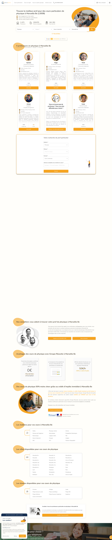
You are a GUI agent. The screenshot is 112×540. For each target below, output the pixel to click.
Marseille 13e (36, 462)
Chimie (67, 431)
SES (33, 440)
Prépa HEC (68, 492)
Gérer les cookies (6, 536)
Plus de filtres (56, 33)
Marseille (35, 458)
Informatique (52, 433)
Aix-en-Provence (70, 460)
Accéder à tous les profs (62, 515)
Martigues (51, 467)
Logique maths (52, 435)
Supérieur (68, 494)
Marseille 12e (36, 465)
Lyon (34, 469)
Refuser (15, 536)
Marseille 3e (35, 460)
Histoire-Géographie (70, 440)
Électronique (35, 435)
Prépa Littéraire (36, 494)
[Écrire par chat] (110, 537)
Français (51, 438)
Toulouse (51, 469)
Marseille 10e (52, 460)
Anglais (67, 438)
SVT (50, 440)
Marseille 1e (68, 458)
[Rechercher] (92, 29)
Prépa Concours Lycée (38, 492)
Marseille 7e (52, 455)
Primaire (35, 489)
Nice (67, 469)
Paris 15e (51, 474)
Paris (67, 467)
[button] (109, 2)
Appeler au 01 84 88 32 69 (59, 338)
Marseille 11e (52, 465)
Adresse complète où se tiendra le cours (54, 162)
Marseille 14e (69, 462)
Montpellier (52, 472)
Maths (34, 431)
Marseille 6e (68, 455)
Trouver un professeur (55, 410)
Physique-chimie (53, 431)
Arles (67, 465)
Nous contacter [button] (102, 2)
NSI (66, 435)
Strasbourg (68, 472)
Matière (46, 142)
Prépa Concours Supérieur (55, 494)
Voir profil (28, 88)
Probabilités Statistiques (71, 433)
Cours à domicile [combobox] (48, 158)
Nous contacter (84, 338)
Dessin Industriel (37, 438)
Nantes (34, 472)
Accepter (22, 536)
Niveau (46, 149)
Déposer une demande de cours (56, 129)
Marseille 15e (52, 462)
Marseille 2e (52, 458)
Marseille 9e (35, 455)
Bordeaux (35, 474)
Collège (51, 489)
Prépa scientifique (53, 492)
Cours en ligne (69, 474)
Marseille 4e (35, 467)
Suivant (56, 171)
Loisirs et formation (37, 496)
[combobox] (23, 29)
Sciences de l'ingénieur (38, 433)
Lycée (67, 489)
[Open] (33, 29)
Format (46, 156)
